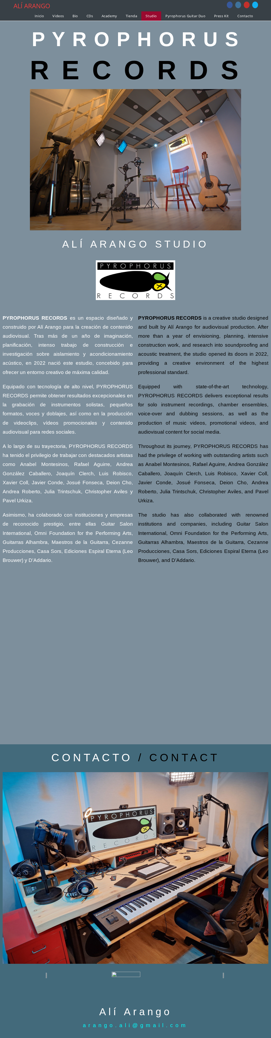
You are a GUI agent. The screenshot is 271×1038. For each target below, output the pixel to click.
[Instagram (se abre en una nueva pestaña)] (238, 5)
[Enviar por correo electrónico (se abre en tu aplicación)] (255, 5)
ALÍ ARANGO (31, 5)
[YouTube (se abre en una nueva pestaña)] (247, 5)
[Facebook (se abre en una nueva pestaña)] (230, 5)
